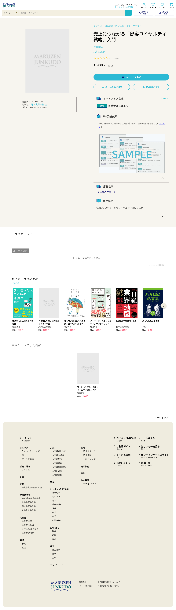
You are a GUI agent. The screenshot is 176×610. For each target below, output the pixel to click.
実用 (83, 447)
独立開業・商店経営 (114, 25)
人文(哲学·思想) (59, 451)
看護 (54, 535)
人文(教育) (57, 474)
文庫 (22, 477)
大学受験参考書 (29, 510)
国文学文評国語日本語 (32, 487)
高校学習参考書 (29, 506)
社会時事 (56, 492)
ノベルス (26, 469)
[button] (164, 12)
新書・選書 (25, 466)
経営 (54, 500)
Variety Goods (89, 483)
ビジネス (98, 25)
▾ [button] (16, 12)
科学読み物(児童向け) (31, 528)
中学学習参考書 (29, 502)
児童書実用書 (28, 532)
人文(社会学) (58, 455)
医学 (54, 531)
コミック (24, 447)
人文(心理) (57, 470)
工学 (54, 557)
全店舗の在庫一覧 (106, 192)
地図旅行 (85, 466)
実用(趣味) (87, 455)
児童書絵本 (27, 520)
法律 (54, 508)
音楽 (24, 543)
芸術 (22, 540)
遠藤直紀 (98, 46)
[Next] (163, 306)
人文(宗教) (57, 463)
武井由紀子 (99, 51)
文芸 (22, 484)
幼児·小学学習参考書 (31, 498)
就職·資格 (56, 504)
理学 (54, 553)
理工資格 (56, 549)
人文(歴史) (57, 459)
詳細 (164, 98)
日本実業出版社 (39, 104)
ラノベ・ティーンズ (31, 451)
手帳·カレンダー (90, 459)
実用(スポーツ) (89, 451)
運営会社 (82, 582)
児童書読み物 (28, 524)
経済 (54, 516)
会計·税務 (56, 520)
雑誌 (83, 473)
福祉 (54, 539)
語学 (52, 482)
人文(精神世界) (59, 467)
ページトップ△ (163, 417)
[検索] (128, 13)
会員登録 (129, 7)
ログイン (118, 7)
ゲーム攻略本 (28, 459)
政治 (54, 512)
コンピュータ (56, 565)
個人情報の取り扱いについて (109, 582)
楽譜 (24, 547)
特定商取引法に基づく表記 (108, 586)
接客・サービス (134, 25)
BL (23, 455)
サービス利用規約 (86, 586)
